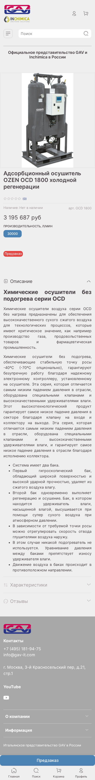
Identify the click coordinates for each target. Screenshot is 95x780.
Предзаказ (48, 760)
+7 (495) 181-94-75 (22, 648)
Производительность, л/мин (28, 226)
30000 (12, 234)
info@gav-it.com (19, 654)
